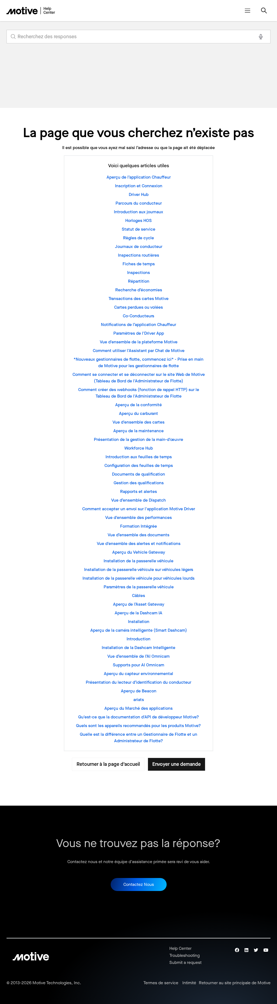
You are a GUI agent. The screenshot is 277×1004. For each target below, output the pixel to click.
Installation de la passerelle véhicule (138, 561)
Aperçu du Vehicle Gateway (138, 552)
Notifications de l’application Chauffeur (138, 324)
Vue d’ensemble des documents (138, 535)
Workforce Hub (138, 448)
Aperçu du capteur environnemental (138, 673)
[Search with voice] (260, 36)
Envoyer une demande (176, 764)
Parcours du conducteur (139, 203)
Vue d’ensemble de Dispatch (138, 500)
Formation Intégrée (138, 526)
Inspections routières (138, 255)
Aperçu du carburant (138, 413)
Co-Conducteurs (138, 316)
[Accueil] (30, 11)
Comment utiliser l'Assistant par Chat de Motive (138, 350)
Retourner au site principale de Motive (235, 982)
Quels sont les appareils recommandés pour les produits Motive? (138, 725)
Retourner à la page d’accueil (108, 764)
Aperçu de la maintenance (138, 431)
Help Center (180, 948)
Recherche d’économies (138, 290)
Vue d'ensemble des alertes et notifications (138, 543)
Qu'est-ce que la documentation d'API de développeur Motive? (138, 717)
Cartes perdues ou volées (138, 307)
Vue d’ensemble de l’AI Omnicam (138, 656)
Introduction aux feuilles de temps (138, 457)
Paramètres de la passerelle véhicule (139, 587)
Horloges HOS (138, 220)
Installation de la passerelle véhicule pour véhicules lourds (138, 578)
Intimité (189, 982)
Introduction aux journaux (138, 212)
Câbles (138, 595)
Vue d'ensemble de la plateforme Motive (138, 342)
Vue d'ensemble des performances (138, 517)
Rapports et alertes (138, 491)
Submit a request (185, 962)
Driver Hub (139, 194)
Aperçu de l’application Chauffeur (139, 177)
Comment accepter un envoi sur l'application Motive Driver (138, 509)
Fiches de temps (139, 264)
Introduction (138, 639)
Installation (138, 621)
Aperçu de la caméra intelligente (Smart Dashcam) (138, 630)
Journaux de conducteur (138, 246)
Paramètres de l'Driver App (138, 333)
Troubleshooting (184, 955)
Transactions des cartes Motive (138, 298)
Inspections (138, 272)
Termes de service (160, 982)
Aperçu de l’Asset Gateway (138, 604)
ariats (138, 699)
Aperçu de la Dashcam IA (138, 613)
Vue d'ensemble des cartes (138, 422)
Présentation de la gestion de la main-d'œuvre (138, 439)
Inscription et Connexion (138, 186)
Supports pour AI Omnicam (138, 665)
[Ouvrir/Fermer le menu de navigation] (247, 11)
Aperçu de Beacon (138, 691)
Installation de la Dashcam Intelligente (138, 647)
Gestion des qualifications (139, 483)
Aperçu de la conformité (138, 405)
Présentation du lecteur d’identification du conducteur (138, 682)
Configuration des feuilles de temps (138, 465)
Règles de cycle (138, 238)
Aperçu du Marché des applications (138, 708)
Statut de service (138, 229)
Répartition (138, 281)
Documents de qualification (138, 474)
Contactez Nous (138, 884)
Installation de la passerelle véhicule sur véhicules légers (138, 569)
